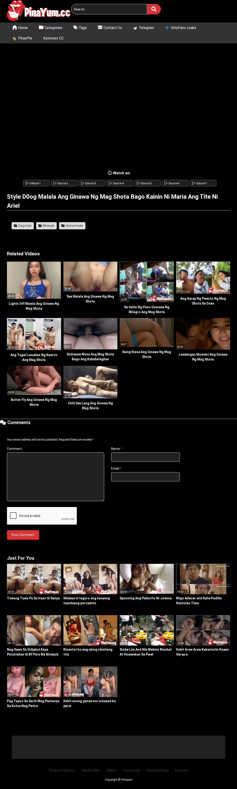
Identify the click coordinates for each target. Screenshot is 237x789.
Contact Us (131, 770)
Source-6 (172, 183)
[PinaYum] (41, 11)
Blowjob (48, 225)
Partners (182, 770)
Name (116, 449)
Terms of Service (61, 770)
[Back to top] (222, 775)
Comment (14, 449)
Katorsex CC (53, 38)
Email (116, 468)
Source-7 (199, 183)
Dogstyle (24, 225)
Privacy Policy (157, 770)
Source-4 (116, 183)
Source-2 (60, 183)
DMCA (111, 770)
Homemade (74, 225)
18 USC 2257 (90, 770)
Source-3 (88, 183)
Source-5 (144, 183)
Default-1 (33, 183)
